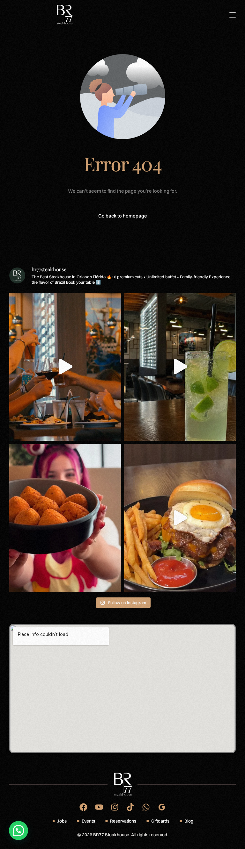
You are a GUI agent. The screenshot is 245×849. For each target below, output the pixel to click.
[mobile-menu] (225, 14)
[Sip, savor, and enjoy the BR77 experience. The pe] (180, 367)
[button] (18, 830)
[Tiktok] (130, 807)
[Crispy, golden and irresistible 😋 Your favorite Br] (65, 518)
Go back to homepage (122, 216)
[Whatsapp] (146, 807)
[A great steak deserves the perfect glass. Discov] (65, 367)
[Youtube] (99, 807)
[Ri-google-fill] (162, 807)
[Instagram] (115, 807)
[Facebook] (83, 807)
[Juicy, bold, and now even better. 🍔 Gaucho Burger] (180, 518)
